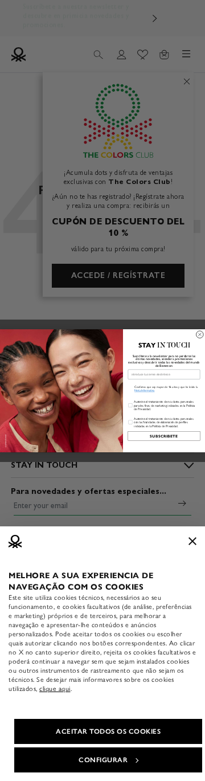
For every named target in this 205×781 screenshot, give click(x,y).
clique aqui (55, 689)
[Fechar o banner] (192, 541)
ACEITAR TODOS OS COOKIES (108, 731)
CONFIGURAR (103, 760)
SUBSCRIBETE (164, 436)
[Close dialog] (200, 334)
